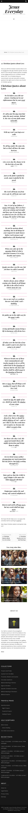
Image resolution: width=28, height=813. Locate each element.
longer (5, 71)
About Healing (6, 728)
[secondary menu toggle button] (1, 1)
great (23, 100)
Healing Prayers (6, 714)
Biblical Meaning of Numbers (9, 691)
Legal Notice (4, 791)
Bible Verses (4, 725)
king (23, 217)
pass (19, 505)
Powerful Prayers (7, 711)
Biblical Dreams (5, 694)
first (17, 114)
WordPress (10, 810)
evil (8, 194)
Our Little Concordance (7, 731)
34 (15, 447)
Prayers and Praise (6, 671)
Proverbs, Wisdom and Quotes (11, 60)
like (12, 400)
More (2, 651)
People (4, 267)
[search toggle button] (25, 1)
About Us (3, 788)
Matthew (13, 374)
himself (12, 480)
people (11, 363)
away (23, 505)
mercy (14, 102)
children (10, 420)
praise (5, 208)
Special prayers (5, 705)
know (19, 212)
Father (21, 416)
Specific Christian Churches (9, 688)
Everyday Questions (6, 680)
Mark (12, 166)
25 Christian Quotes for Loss (9, 600)
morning (8, 251)
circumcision (6, 459)
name (13, 317)
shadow (22, 402)
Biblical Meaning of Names (8, 683)
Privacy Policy (5, 794)
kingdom (19, 365)
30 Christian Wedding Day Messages (11, 582)
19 (17, 374)
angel (6, 441)
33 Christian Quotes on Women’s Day (11, 564)
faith (18, 461)
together (6, 386)
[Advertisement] (14, 35)
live (9, 146)
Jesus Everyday (14, 9)
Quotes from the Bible (7, 674)
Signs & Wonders (5, 686)
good (6, 74)
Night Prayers (6, 708)
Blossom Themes (14, 809)
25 (12, 71)
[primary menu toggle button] (14, 19)
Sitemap (3, 797)
